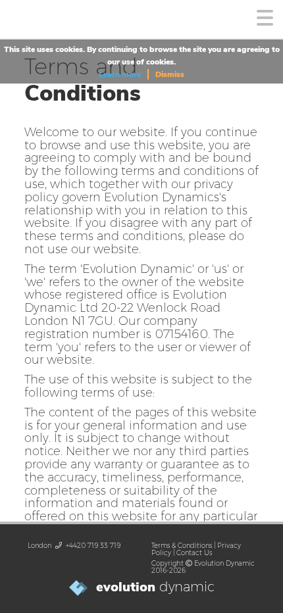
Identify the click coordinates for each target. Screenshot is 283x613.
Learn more (120, 74)
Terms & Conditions (181, 545)
